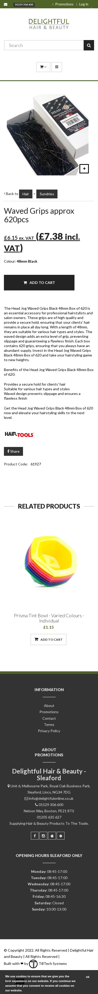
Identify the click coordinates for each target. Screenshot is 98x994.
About (49, 705)
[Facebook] (35, 836)
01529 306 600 (24, 4)
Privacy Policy (49, 731)
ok (87, 976)
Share (14, 451)
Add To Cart (42, 282)
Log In (83, 4)
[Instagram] (43, 836)
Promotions (64, 4)
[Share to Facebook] (22, 639)
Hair (25, 194)
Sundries (47, 194)
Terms (49, 724)
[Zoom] (84, 168)
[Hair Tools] (49, 433)
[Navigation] (56, 67)
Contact (49, 718)
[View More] (76, 639)
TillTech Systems (52, 963)
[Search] (89, 45)
